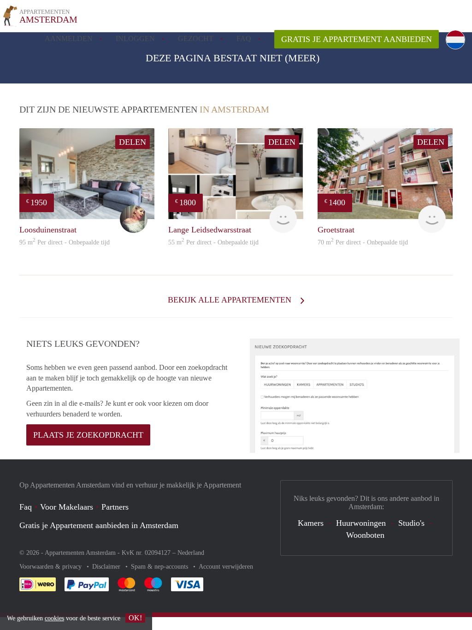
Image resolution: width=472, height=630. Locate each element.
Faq (25, 506)
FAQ (243, 38)
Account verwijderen (226, 566)
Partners (115, 506)
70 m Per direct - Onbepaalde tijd (363, 242)
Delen (132, 142)
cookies (54, 618)
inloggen (135, 38)
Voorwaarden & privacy (51, 566)
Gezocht (195, 38)
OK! (135, 618)
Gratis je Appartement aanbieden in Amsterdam (98, 525)
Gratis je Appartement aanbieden (356, 39)
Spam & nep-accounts (160, 566)
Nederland (190, 552)
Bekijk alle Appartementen (231, 299)
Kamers (311, 523)
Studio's (411, 523)
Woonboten (365, 535)
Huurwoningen (361, 523)
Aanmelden (69, 38)
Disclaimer (107, 566)
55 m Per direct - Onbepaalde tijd (213, 242)
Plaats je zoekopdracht (88, 435)
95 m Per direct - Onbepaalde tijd (64, 242)
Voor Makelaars (66, 506)
